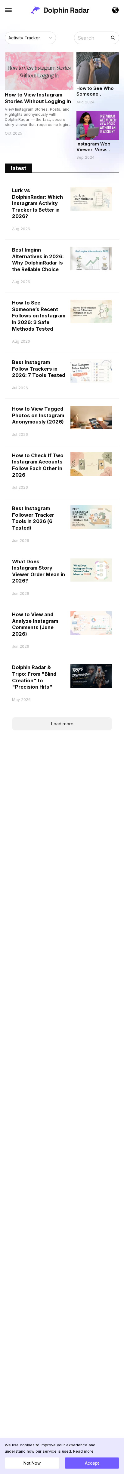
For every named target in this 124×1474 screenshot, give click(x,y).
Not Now (32, 1463)
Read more (83, 1451)
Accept (92, 1463)
